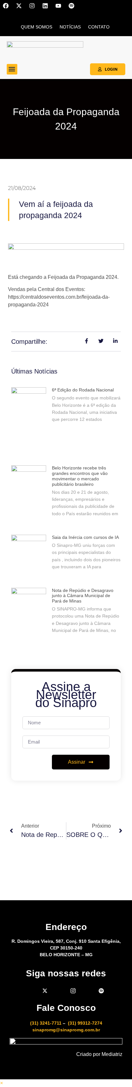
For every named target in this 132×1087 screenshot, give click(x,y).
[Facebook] (6, 6)
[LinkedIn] (59, 991)
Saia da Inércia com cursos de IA (85, 537)
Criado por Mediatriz (99, 1054)
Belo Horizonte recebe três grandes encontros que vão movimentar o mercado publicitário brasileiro (80, 475)
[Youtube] (58, 6)
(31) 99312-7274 (85, 1023)
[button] (12, 69)
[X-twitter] (19, 6)
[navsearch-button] (124, 26)
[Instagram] (32, 6)
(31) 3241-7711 (46, 1023)
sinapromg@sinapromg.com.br (66, 1029)
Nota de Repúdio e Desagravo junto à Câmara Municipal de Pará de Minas (82, 596)
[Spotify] (71, 6)
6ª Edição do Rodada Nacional (83, 389)
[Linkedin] (45, 6)
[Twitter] (45, 991)
